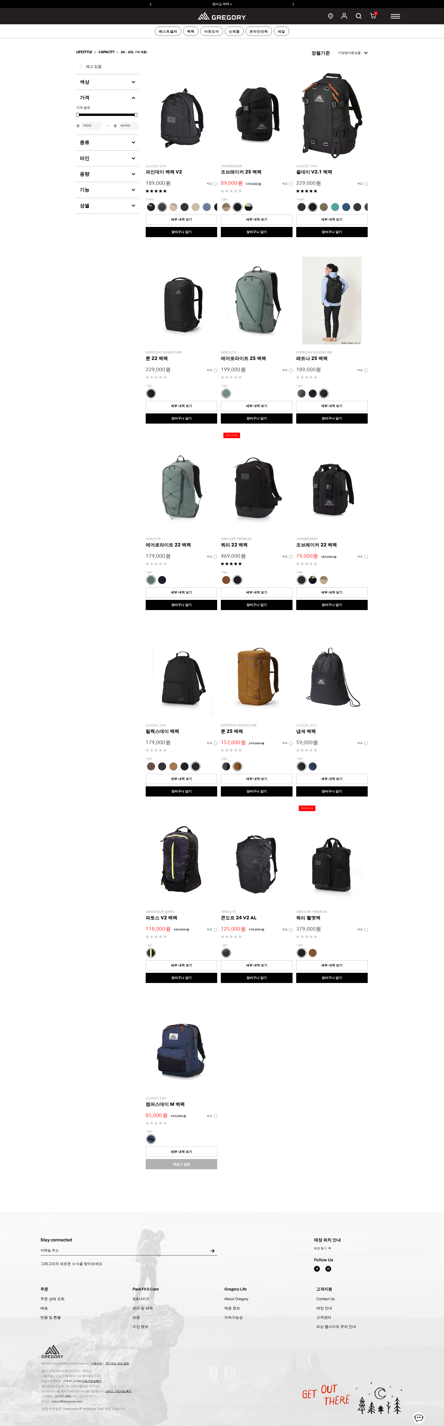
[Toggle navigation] (395, 16)
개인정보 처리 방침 (117, 1363)
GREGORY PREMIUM (236, 539)
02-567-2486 (63, 1396)
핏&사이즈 (141, 1298)
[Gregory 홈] (221, 16)
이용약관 (96, 1363)
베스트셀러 (168, 31)
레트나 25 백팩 (312, 358)
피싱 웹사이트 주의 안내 (336, 1326)
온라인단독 (259, 31)
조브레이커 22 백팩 (316, 545)
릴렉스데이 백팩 (162, 731)
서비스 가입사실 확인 (118, 1391)
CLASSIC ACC (306, 725)
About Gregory (236, 1298)
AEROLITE (228, 352)
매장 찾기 (320, 1248)
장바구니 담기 (181, 232)
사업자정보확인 (92, 1381)
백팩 (190, 31)
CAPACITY (106, 52)
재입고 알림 (181, 1164)
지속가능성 (233, 1317)
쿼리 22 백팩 (234, 545)
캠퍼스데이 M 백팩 (165, 1104)
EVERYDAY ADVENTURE (164, 352)
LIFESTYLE (84, 52)
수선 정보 (140, 1326)
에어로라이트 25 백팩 (243, 358)
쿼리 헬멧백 (308, 918)
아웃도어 (211, 31)
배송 (44, 1308)
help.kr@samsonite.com (67, 1401)
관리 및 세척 (143, 1308)
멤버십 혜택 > (222, 4)
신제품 (234, 31)
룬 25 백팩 (232, 731)
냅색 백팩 (306, 731)
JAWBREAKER (231, 166)
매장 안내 (324, 1308)
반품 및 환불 (50, 1317)
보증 (136, 1317)
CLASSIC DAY (156, 166)
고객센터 (323, 1317)
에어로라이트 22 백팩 (168, 545)
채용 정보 (232, 1308)
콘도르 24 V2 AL (238, 918)
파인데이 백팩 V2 (164, 172)
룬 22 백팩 (157, 358)
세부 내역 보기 (181, 219)
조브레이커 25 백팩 (241, 172)
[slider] (77, 115)
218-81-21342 (72, 1381)
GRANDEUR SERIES (160, 912)
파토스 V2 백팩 (161, 918)
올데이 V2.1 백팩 (314, 172)
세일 (281, 31)
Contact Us (325, 1298)
